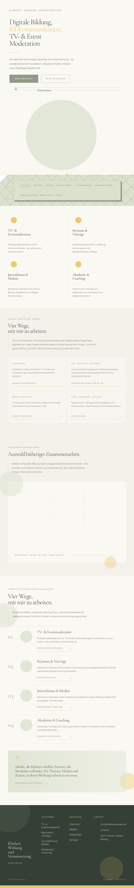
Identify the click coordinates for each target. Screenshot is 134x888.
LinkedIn (105, 829)
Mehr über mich (24, 78)
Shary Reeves (25, 185)
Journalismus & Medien (103, 185)
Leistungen (49, 185)
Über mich (74, 824)
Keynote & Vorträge (63, 185)
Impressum (107, 879)
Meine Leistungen (56, 78)
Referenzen (75, 834)
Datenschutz (121, 879)
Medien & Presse (46, 195)
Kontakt (59, 195)
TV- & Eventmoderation (83, 185)
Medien (73, 829)
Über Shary (38, 185)
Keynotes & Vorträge (47, 834)
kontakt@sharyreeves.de (113, 824)
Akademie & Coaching (28, 195)
